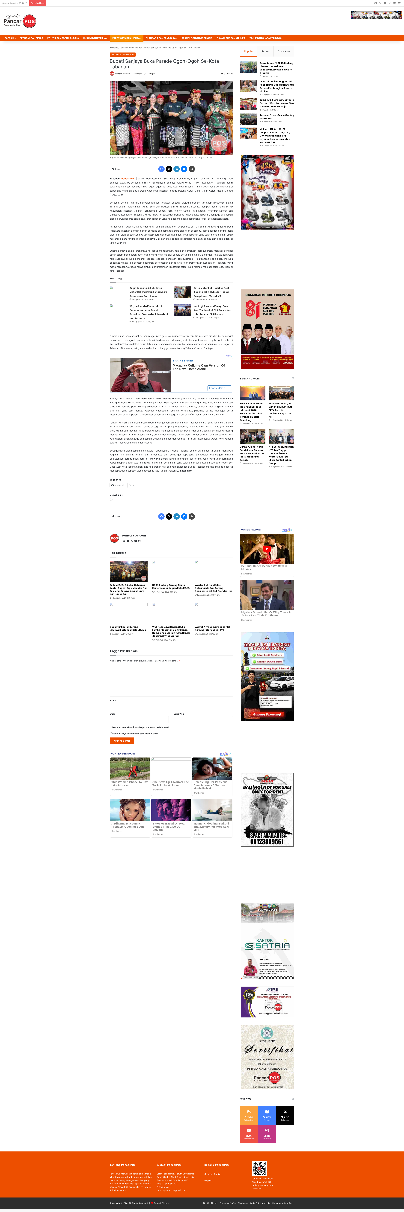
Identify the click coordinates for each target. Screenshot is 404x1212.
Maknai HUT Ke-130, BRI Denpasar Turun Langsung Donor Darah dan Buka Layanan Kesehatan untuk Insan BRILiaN (275, 136)
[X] (132, 541)
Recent (265, 51)
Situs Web (179, 714)
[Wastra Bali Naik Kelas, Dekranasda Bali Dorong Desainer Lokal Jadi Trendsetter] (214, 571)
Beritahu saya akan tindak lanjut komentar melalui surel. (141, 727)
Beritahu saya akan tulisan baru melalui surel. (135, 733)
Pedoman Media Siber (262, 1178)
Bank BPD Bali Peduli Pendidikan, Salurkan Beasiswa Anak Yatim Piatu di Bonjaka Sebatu (252, 453)
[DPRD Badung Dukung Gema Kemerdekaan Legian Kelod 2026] (171, 571)
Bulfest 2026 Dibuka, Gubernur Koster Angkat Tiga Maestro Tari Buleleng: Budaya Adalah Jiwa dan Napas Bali (129, 589)
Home (115, 47)
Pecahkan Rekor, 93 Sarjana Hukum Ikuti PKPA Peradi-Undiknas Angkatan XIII (280, 410)
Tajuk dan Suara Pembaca (266, 38)
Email (112, 714)
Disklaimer (257, 1188)
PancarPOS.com (122, 74)
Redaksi (208, 1180)
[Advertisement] (267, 259)
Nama (113, 700)
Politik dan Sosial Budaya (63, 38)
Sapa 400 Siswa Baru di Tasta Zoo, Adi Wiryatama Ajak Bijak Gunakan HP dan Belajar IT (277, 103)
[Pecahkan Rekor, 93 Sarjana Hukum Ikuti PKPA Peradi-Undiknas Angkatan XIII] (281, 393)
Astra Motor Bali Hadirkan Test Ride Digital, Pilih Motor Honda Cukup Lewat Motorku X (211, 292)
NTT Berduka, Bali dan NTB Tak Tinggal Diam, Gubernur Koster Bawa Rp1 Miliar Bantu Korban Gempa (281, 455)
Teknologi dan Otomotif (197, 38)
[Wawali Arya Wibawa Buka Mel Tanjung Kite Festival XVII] (214, 613)
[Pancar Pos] (19, 21)
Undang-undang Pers (262, 1185)
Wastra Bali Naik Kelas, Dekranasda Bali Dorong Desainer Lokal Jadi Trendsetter (213, 588)
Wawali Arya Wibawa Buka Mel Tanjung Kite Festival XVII (212, 628)
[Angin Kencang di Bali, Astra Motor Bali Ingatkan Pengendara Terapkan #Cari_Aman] (118, 292)
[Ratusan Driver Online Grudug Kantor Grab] (248, 119)
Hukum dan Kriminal (95, 38)
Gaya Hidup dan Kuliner (231, 38)
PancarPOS (128, 178)
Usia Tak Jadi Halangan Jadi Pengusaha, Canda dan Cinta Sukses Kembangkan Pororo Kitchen (277, 86)
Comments (284, 51)
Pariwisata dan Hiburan (126, 38)
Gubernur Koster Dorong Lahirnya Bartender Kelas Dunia (128, 628)
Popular (248, 51)
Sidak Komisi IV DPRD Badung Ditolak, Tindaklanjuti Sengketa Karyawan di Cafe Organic (276, 68)
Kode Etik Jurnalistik (261, 1182)
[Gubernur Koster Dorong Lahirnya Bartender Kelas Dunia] (129, 613)
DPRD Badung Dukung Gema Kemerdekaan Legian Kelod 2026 (171, 586)
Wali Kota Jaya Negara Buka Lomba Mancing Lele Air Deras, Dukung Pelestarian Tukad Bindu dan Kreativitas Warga (171, 631)
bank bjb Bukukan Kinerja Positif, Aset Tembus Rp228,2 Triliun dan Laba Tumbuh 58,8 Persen (212, 310)
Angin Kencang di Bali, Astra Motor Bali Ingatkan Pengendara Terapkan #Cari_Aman (148, 292)
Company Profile (212, 1174)
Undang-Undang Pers (283, 1203)
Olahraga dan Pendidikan (161, 38)
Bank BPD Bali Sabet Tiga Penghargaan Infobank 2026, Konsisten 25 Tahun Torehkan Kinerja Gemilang (251, 412)
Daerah (9, 38)
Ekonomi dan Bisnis (31, 38)
